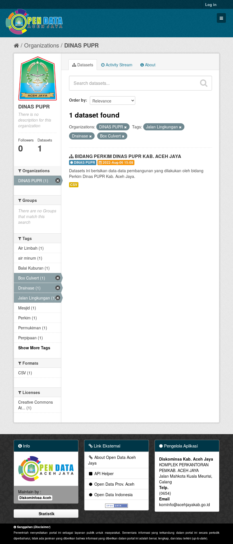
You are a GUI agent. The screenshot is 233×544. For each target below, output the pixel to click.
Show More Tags (34, 347)
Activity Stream (118, 64)
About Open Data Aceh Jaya (112, 460)
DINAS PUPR (81, 45)
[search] (204, 83)
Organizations (41, 45)
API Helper (103, 473)
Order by (77, 100)
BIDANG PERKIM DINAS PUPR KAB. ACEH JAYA (128, 156)
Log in (211, 4)
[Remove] (125, 127)
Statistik (46, 513)
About (149, 64)
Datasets (84, 64)
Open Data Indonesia (113, 494)
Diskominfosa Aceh (35, 497)
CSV (73, 184)
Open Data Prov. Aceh (113, 484)
